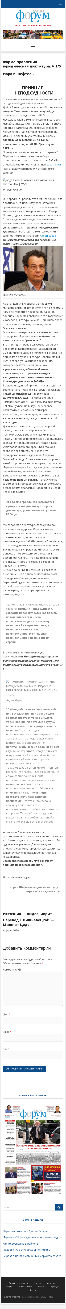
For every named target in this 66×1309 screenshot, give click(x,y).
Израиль (41, 1286)
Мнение (37, 1283)
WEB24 (44, 1297)
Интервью (51, 1283)
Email (7, 1032)
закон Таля (54, 164)
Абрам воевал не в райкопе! (21, 1243)
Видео (33, 1290)
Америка (9, 1286)
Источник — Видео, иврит (27, 913)
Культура (55, 1286)
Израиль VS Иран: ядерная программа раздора (32, 1237)
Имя (6, 1014)
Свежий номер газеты (18, 1283)
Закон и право (25, 1286)
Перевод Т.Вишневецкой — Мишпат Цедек (28, 922)
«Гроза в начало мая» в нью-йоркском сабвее (32, 1256)
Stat (51, 1297)
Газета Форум (11, 1296)
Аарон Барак (48, 235)
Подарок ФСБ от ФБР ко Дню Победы (26, 1249)
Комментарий (13, 969)
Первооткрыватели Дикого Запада (25, 1231)
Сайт (6, 1049)
